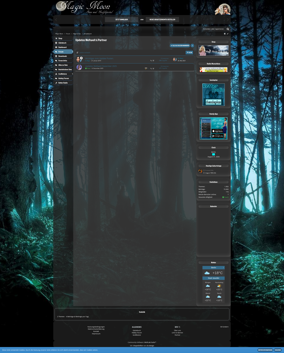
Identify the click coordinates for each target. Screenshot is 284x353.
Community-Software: (142, 342)
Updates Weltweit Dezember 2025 (101, 66)
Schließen (278, 350)
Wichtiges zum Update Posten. (99, 58)
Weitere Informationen (265, 350)
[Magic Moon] (142, 7)
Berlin (213, 152)
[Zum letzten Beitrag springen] (175, 59)
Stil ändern (224, 327)
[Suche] (228, 28)
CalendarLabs (213, 253)
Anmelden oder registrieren (213, 29)
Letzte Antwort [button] (84, 53)
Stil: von (142, 346)
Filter (190, 52)
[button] (192, 45)
